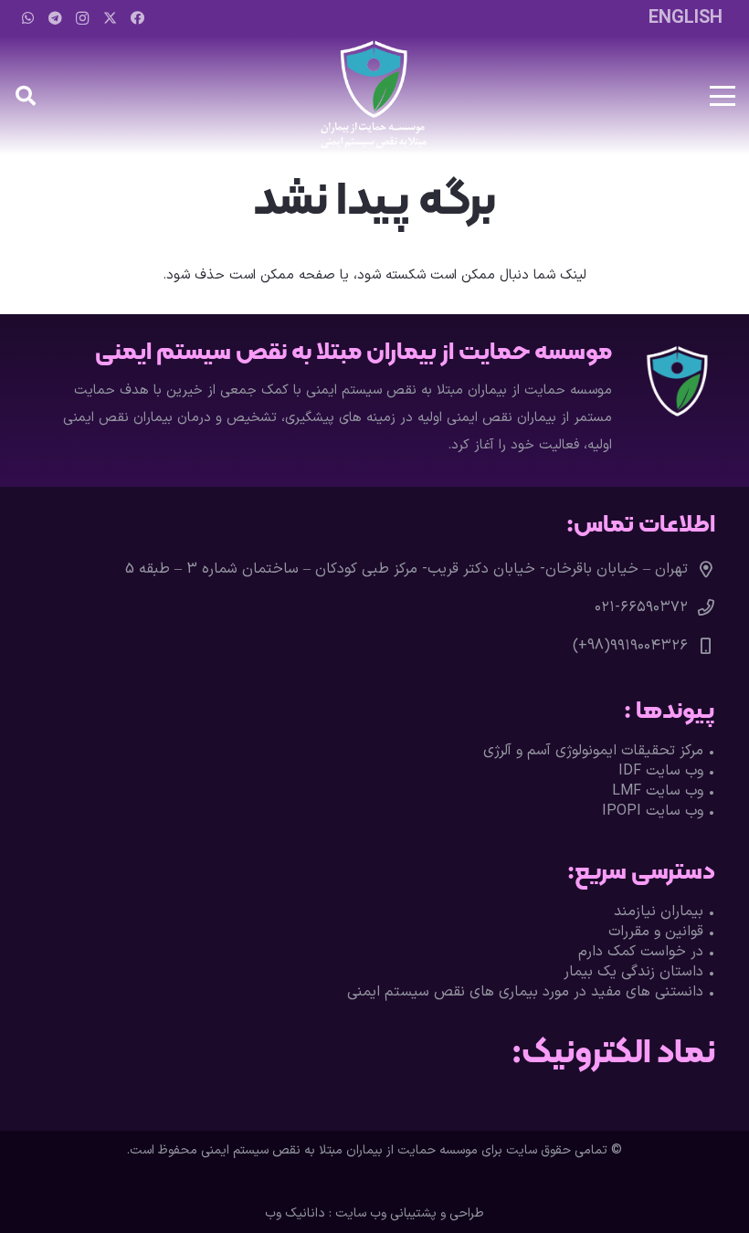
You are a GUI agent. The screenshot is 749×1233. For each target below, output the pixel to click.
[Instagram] (82, 18)
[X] (109, 18)
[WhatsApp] (27, 18)
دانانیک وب (295, 1213)
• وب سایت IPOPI (658, 811)
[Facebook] (137, 18)
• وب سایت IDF (666, 771)
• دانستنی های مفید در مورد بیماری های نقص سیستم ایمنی (531, 992)
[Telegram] (55, 18)
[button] (722, 96)
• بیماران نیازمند (664, 911)
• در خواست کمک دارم (646, 952)
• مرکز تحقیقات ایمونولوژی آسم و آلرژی (599, 751)
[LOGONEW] (374, 96)
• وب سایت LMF (663, 791)
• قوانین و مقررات (661, 932)
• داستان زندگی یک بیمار (639, 972)
